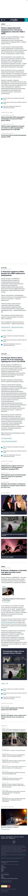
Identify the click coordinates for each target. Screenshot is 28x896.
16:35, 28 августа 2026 (6, 269)
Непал (3, 683)
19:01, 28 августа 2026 (5, 355)
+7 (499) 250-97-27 (17, 858)
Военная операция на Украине (10, 827)
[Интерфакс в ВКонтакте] (6, 881)
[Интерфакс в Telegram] (4, 881)
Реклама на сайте (4, 838)
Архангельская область (17, 327)
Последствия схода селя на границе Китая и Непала (13, 652)
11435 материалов (5, 829)
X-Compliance (3, 867)
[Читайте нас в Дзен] (2, 881)
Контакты (3, 836)
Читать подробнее (13, 600)
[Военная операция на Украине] (14, 825)
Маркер (2, 869)
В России (4, 144)
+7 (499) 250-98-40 (8, 858)
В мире (3, 24)
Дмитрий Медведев (6, 203)
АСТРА (2, 871)
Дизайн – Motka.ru (4, 891)
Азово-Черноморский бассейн (9, 441)
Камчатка (9, 330)
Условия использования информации (8, 889)
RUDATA (2, 877)
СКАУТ (2, 868)
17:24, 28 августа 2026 (6, 568)
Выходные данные (5, 890)
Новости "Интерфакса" (5, 874)
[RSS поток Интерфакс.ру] (8, 881)
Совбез (22, 203)
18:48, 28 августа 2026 (6, 146)
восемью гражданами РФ (8, 622)
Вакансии (22, 836)
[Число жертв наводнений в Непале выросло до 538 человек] (8, 595)
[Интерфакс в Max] (11, 881)
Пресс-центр (16, 836)
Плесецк (4, 330)
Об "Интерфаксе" (9, 836)
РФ (7, 683)
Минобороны (16, 203)
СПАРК (2, 865)
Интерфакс (14, 20)
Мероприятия (12, 838)
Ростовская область (7, 438)
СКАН (2, 875)
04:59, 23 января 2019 (5, 25)
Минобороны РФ (6, 327)
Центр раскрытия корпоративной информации (9, 878)
